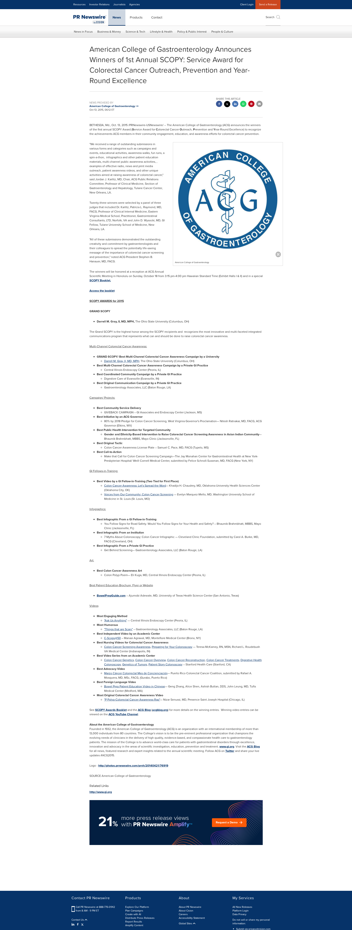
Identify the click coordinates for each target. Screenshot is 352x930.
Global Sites (186, 923)
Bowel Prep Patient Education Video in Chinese (134, 686)
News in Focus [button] (83, 31)
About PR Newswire (190, 907)
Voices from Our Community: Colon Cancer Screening (138, 494)
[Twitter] (82, 924)
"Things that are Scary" (118, 629)
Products (136, 17)
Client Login (247, 4)
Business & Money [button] (109, 31)
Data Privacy (239, 914)
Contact (156, 17)
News (117, 17)
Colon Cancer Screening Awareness (127, 647)
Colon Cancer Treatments (222, 660)
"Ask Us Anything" (115, 620)
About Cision (186, 911)
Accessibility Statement (192, 918)
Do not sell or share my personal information (251, 921)
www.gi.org (226, 746)
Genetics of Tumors (134, 664)
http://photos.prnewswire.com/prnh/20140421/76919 (133, 765)
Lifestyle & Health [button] (161, 31)
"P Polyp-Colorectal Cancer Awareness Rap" (132, 700)
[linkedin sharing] (235, 104)
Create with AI (133, 914)
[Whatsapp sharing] (243, 104)
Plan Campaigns (134, 911)
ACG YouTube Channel (123, 714)
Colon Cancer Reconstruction (186, 660)
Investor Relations (99, 4)
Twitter (229, 751)
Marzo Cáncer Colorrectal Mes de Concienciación (136, 673)
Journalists (119, 4)
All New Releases (242, 907)
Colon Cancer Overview (150, 660)
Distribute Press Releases (140, 918)
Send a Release (268, 4)
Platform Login (240, 911)
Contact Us (78, 920)
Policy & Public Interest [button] (192, 31)
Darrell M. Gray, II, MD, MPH (121, 361)
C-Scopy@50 (112, 638)
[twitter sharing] (227, 104)
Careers (183, 914)
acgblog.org (160, 710)
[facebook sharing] (219, 104)
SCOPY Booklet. (100, 280)
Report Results (133, 922)
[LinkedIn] (73, 924)
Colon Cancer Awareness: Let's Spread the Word (135, 486)
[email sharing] (259, 104)
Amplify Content (134, 925)
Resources (79, 4)
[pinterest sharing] (251, 104)
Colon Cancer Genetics (119, 660)
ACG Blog (144, 710)
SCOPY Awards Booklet (111, 710)
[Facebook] (77, 924)
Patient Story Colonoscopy (165, 664)
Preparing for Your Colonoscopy (172, 647)
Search (270, 17)
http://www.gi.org (100, 792)
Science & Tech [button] (135, 31)
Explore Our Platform (137, 907)
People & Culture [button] (222, 31)
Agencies (134, 4)
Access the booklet (102, 291)
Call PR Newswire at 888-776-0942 (95, 907)
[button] (228, 198)
